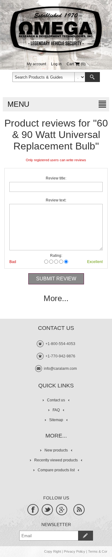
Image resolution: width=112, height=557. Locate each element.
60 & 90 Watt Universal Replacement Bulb (60, 135)
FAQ (56, 410)
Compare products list (56, 470)
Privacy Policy (74, 551)
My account (36, 64)
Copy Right (52, 551)
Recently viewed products (56, 460)
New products (56, 450)
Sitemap (56, 420)
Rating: (56, 255)
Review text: (56, 200)
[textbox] (43, 77)
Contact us (56, 400)
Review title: (56, 178)
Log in (56, 64)
